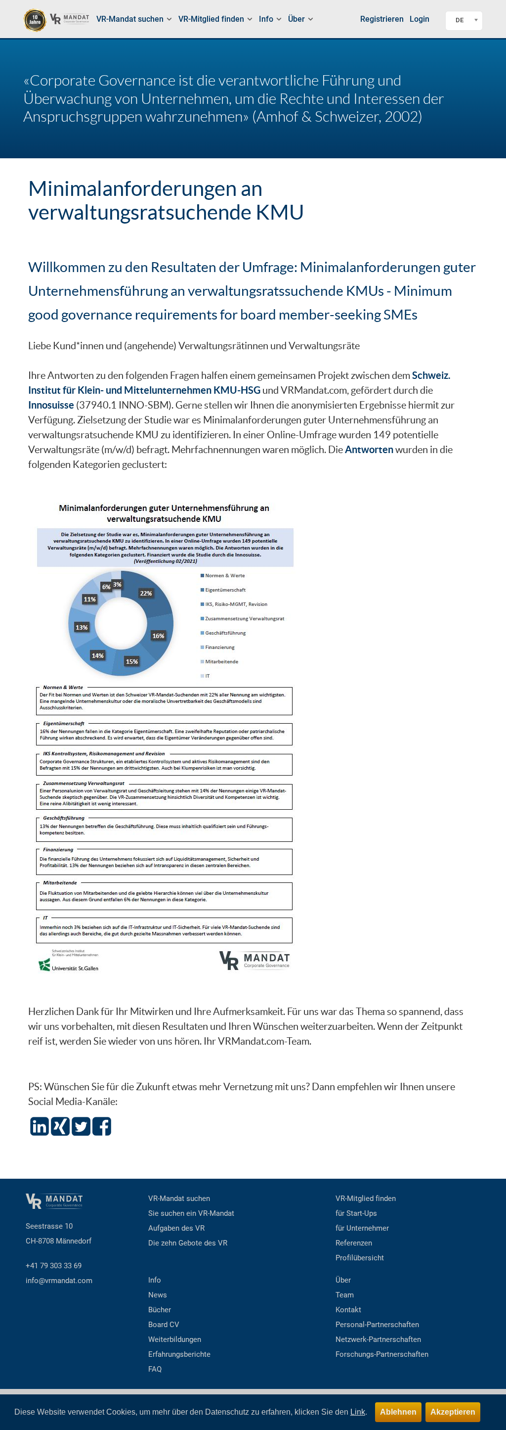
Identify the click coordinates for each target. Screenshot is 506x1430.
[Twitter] (81, 1125)
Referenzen (354, 1243)
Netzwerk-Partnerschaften (378, 1339)
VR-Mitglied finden (366, 1198)
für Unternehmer (362, 1228)
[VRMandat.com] (56, 20)
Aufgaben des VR (176, 1228)
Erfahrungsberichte (179, 1354)
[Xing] (59, 1125)
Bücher (159, 1309)
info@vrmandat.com (59, 1280)
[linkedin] (39, 1125)
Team (345, 1295)
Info (154, 1280)
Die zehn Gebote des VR (187, 1243)
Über (343, 1280)
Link (357, 1412)
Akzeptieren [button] (452, 1412)
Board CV (163, 1324)
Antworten (369, 449)
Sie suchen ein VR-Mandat (191, 1213)
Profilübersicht (360, 1257)
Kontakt (348, 1309)
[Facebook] (101, 1125)
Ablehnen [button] (398, 1412)
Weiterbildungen (174, 1339)
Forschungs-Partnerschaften (382, 1354)
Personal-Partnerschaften (377, 1324)
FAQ (155, 1369)
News (157, 1295)
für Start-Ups (356, 1213)
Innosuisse (51, 405)
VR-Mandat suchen (179, 1198)
